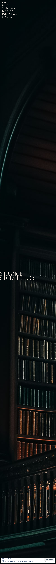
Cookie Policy (30, 561)
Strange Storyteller (17, 276)
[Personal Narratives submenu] (17, 14)
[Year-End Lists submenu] (12, 17)
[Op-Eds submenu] (7, 11)
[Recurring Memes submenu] (14, 10)
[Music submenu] (6, 7)
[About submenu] (7, 4)
